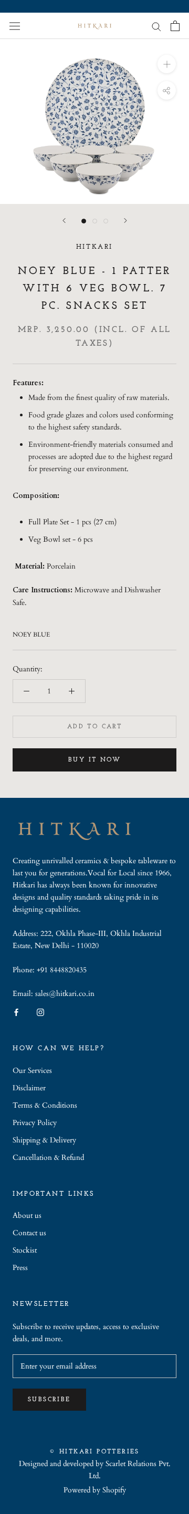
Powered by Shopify (95, 1490)
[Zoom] (167, 64)
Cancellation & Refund (48, 1157)
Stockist (25, 1250)
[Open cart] (175, 26)
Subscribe (49, 1399)
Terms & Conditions (45, 1105)
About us (27, 1215)
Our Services (32, 1071)
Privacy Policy (35, 1123)
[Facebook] (16, 1011)
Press (20, 1268)
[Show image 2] (94, 221)
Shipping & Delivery (44, 1140)
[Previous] (64, 220)
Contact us (29, 1233)
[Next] (125, 220)
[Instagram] (40, 1011)
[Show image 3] (105, 221)
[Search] (156, 26)
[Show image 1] (83, 221)
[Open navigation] (14, 26)
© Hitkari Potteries (94, 1452)
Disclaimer (29, 1088)
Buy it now (94, 760)
